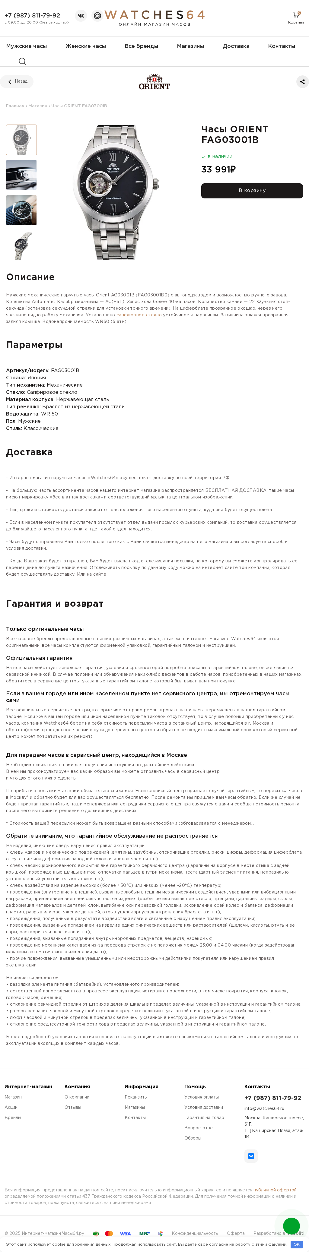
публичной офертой (275, 1190)
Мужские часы (26, 46)
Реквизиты (136, 1097)
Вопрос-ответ (199, 1128)
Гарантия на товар (204, 1118)
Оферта (236, 1233)
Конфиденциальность (195, 1233)
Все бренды (141, 46)
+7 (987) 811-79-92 (32, 15)
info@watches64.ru (264, 1109)
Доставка (236, 46)
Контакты (281, 46)
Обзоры (192, 1138)
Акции (11, 1107)
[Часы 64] (154, 18)
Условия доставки (203, 1107)
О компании (77, 1097)
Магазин (37, 106)
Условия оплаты (201, 1097)
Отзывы (73, 1107)
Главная (15, 106)
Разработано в (278, 1233)
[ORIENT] (155, 82)
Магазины (190, 46)
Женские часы (85, 46)
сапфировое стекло (139, 315)
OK (297, 1244)
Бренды (13, 1118)
